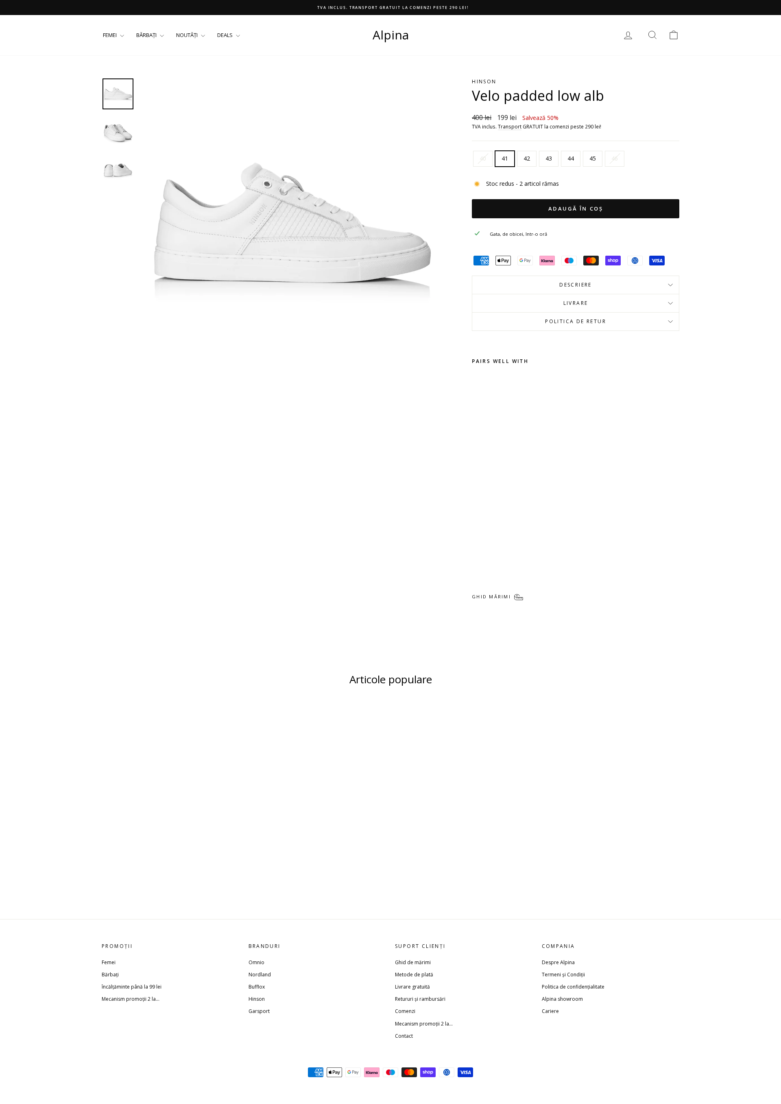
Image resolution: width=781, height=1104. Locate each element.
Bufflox (257, 986)
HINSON (484, 81)
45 (592, 158)
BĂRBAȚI (147, 35)
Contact (404, 1035)
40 (483, 158)
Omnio (256, 962)
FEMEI (110, 35)
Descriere (575, 284)
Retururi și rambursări (420, 998)
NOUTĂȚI (187, 35)
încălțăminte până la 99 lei (131, 986)
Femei (109, 962)
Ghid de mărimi (413, 962)
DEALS (225, 35)
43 (548, 158)
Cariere (550, 1011)
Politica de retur (575, 321)
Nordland (260, 974)
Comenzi (405, 1011)
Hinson (257, 998)
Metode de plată (414, 974)
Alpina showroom (562, 998)
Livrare (575, 303)
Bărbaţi (110, 974)
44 (570, 158)
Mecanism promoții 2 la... (130, 998)
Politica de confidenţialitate (573, 986)
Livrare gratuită (412, 986)
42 (527, 158)
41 (505, 158)
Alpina (391, 34)
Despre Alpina (558, 962)
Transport (509, 126)
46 (614, 158)
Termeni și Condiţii (563, 974)
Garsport (259, 1011)
